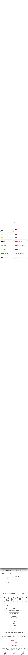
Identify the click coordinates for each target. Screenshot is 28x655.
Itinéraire (23, 654)
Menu (14, 627)
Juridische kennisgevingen (14, 632)
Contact (14, 630)
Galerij (14, 623)
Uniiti (15, 645)
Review (14, 625)
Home (14, 621)
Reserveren (5, 654)
